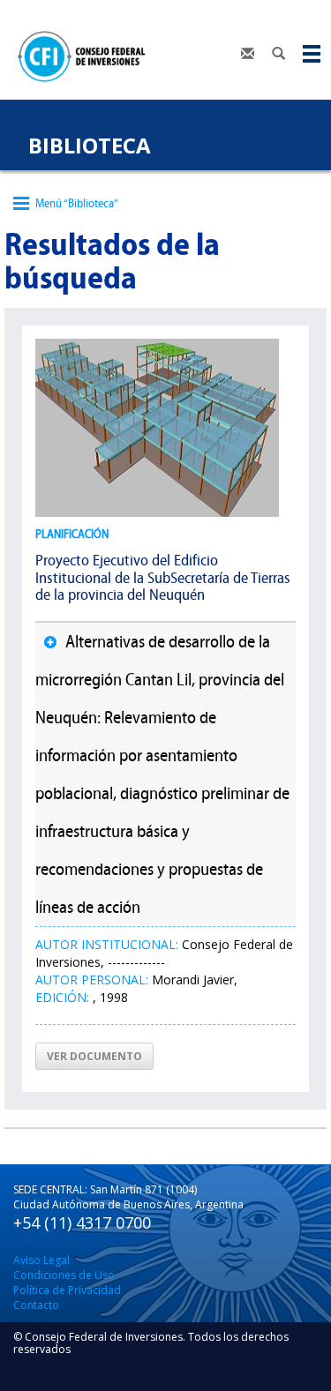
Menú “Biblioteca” (76, 203)
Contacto (36, 1305)
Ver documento (94, 1056)
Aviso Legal (41, 1260)
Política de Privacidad (67, 1290)
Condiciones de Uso (64, 1275)
